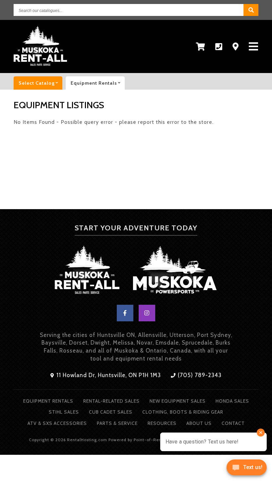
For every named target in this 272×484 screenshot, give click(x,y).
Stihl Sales (64, 412)
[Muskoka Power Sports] (175, 271)
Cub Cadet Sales (110, 412)
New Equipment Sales (178, 401)
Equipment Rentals (48, 401)
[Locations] (236, 46)
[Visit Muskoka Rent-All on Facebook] (125, 313)
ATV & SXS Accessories (57, 423)
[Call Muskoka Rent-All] (219, 46)
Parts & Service (117, 423)
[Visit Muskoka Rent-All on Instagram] (147, 313)
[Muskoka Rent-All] (87, 271)
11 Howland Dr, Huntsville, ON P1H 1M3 (108, 375)
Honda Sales (232, 401)
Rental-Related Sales (111, 401)
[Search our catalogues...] (250, 10)
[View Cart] (200, 46)
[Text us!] (246, 469)
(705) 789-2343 (199, 375)
